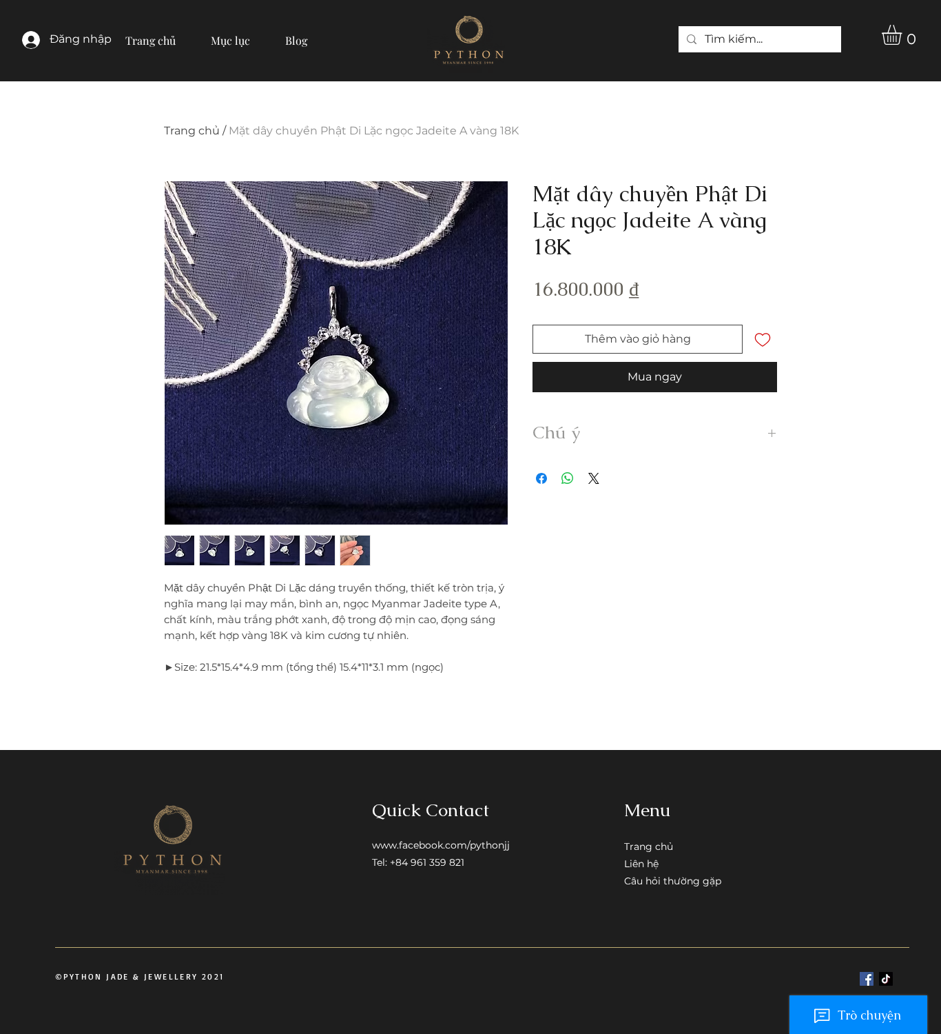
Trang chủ (192, 130)
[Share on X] (594, 478)
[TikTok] (886, 979)
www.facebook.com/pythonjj (441, 845)
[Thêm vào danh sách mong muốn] (762, 339)
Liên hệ (641, 864)
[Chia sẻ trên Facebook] (541, 478)
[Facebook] (866, 979)
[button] (231, 34)
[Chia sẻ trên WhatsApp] (567, 478)
